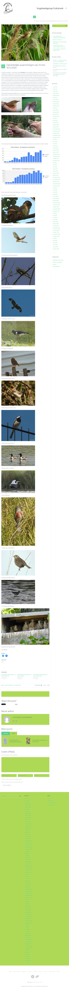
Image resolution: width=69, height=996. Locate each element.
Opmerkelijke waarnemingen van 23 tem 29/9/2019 (60, 74)
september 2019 (56, 209)
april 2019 (55, 219)
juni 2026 (55, 86)
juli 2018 (55, 238)
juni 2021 (55, 164)
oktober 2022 (56, 133)
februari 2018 (56, 249)
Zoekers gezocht (63, 63)
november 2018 (56, 230)
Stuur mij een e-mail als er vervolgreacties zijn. (12, 779)
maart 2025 (55, 99)
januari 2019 (55, 225)
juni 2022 (55, 141)
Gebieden (35, 971)
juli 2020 (55, 187)
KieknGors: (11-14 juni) (57, 39)
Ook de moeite (52, 971)
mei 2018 (55, 242)
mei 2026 (55, 89)
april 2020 (55, 194)
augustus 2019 (56, 211)
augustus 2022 (56, 137)
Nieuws (44, 20)
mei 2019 (55, 217)
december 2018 (56, 227)
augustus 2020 (56, 185)
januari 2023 (55, 126)
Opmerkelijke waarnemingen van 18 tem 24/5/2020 (15, 693)
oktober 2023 (56, 116)
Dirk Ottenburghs (57, 65)
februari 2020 (56, 198)
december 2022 (56, 129)
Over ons (45, 971)
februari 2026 (56, 95)
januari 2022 (55, 152)
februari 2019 (56, 223)
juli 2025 (55, 97)
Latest (13, 733)
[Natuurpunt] (37, 976)
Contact (58, 971)
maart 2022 (55, 148)
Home (41, 20)
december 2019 (56, 202)
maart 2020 (55, 196)
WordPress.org (51, 805)
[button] (25, 42)
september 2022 (56, 135)
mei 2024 (55, 108)
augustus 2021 (56, 160)
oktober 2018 (56, 232)
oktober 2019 (56, 206)
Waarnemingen (17, 685)
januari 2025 (56, 103)
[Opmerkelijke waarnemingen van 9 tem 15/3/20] (28, 740)
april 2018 (55, 244)
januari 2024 (55, 114)
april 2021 (55, 169)
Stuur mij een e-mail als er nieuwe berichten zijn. (13, 782)
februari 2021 (56, 173)
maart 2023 (55, 122)
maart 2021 (55, 171)
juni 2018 (55, 240)
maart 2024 (55, 110)
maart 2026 (55, 93)
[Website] (16, 721)
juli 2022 (55, 139)
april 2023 (55, 120)
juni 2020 (55, 190)
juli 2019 (55, 213)
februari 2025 (56, 101)
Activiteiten (23, 971)
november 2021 (56, 156)
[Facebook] (32, 976)
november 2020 (56, 179)
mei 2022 (55, 143)
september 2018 (56, 234)
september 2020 (56, 183)
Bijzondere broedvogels (58, 260)
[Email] (13, 721)
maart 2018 (55, 246)
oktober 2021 (56, 158)
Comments (51, 802)
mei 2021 (55, 166)
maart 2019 (55, 221)
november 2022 (56, 131)
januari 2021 (55, 175)
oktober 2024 (56, 105)
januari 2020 (56, 200)
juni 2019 (55, 215)
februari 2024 (56, 112)
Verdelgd (44, 693)
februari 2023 (56, 124)
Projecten (29, 971)
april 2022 (55, 145)
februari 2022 (56, 150)
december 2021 (56, 154)
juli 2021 (55, 162)
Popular (5, 733)
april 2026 (55, 91)
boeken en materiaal (57, 262)
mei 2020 (55, 192)
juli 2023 (55, 118)
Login (49, 798)
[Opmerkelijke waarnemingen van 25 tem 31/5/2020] (25, 42)
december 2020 (56, 177)
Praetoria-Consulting (37, 982)
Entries (50, 800)
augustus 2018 (56, 236)
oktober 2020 (56, 181)
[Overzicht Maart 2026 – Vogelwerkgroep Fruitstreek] (5, 740)
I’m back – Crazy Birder (58, 60)
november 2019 (56, 204)
